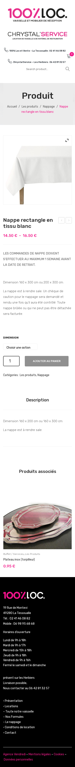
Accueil (12, 106)
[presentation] (7, 525)
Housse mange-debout (69, 220)
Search (68, 69)
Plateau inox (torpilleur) (19, 559)
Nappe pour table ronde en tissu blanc (62, 220)
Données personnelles (18, 759)
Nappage (49, 106)
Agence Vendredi (14, 754)
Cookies (59, 754)
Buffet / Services (13, 554)
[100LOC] (37, 15)
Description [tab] (37, 399)
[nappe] (37, 170)
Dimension (11, 337)
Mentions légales (40, 754)
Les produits (30, 106)
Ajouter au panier (47, 361)
